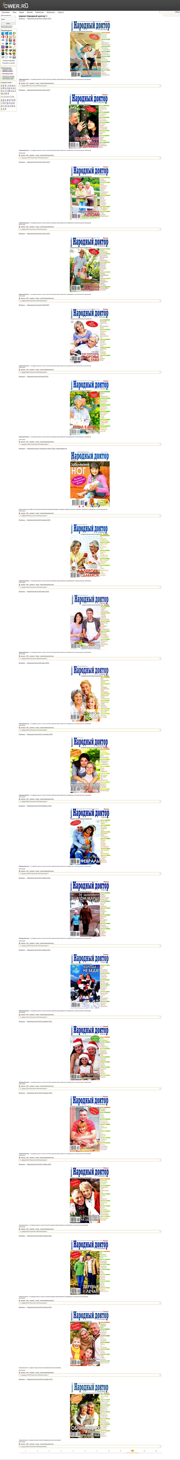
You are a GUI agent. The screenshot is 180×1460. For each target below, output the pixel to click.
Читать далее (22, 80)
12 (156, 1450)
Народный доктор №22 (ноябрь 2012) (39, 1164)
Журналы (22, 18)
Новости (61, 12)
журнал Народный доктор (47, 83)
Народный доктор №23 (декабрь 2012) (39, 1093)
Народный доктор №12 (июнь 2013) (38, 162)
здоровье (32, 83)
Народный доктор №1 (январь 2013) (38, 950)
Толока (37, 83)
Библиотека (40, 12)
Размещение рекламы (8, 76)
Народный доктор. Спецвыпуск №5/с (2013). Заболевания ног (47, 448)
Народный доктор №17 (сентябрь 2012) (40, 734)
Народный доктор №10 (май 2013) (38, 305)
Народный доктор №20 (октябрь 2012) (39, 1236)
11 (144, 1450)
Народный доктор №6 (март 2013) (38, 591)
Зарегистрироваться (6, 27)
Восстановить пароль (6, 26)
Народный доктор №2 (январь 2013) (38, 878)
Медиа (21, 12)
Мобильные (51, 12)
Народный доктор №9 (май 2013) (37, 376)
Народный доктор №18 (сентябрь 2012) (40, 1379)
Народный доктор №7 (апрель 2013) (38, 520)
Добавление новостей (8, 77)
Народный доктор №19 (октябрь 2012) (39, 1307)
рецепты (23, 83)
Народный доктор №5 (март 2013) (38, 663)
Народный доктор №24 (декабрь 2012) (39, 1021)
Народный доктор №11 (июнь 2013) (38, 233)
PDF (27, 83)
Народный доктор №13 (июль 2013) (38, 90)
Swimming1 (24, 157)
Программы (6, 12)
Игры (14, 12)
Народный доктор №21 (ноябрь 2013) (39, 18)
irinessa (23, 1446)
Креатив (30, 12)
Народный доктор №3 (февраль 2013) (39, 806)
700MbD (24, 85)
